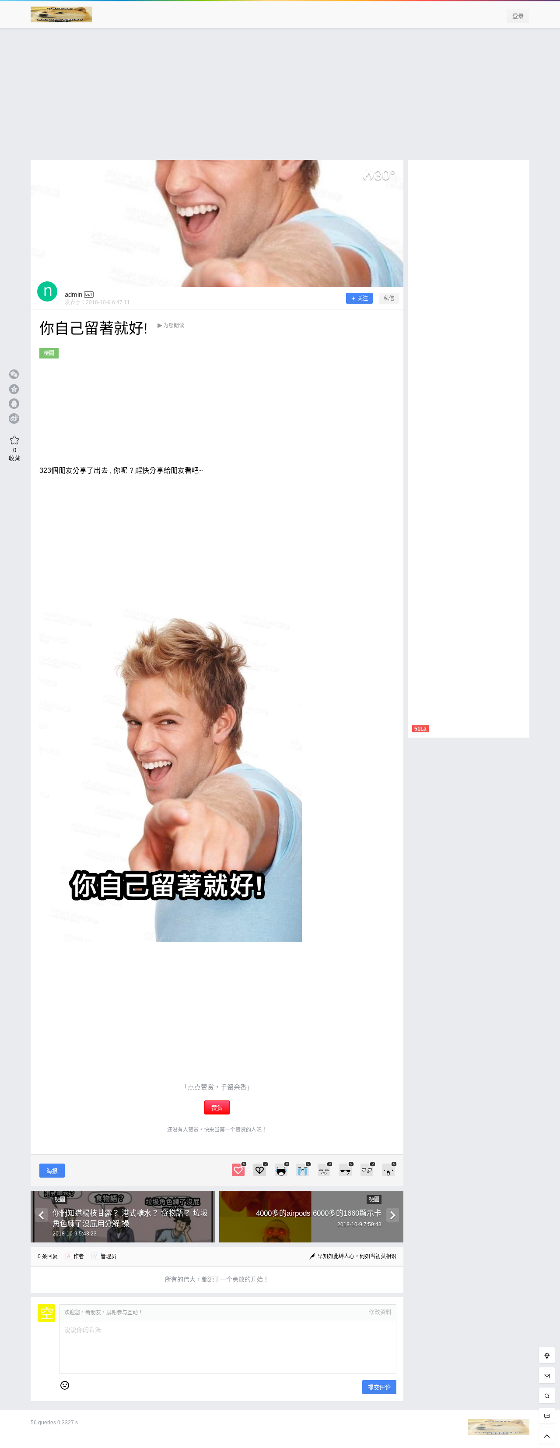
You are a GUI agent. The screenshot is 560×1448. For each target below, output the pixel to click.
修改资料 (380, 1312)
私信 (389, 298)
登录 (518, 16)
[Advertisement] (280, 98)
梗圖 (49, 353)
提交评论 (379, 1387)
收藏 (14, 454)
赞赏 (217, 1107)
